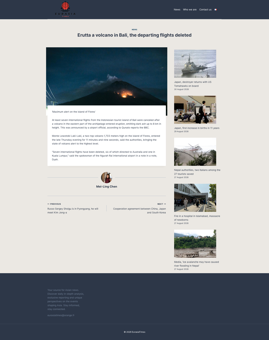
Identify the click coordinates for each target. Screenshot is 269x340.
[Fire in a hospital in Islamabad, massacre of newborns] (198, 198)
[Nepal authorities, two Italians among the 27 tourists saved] (198, 152)
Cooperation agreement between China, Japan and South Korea (139, 208)
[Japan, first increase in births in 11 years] (198, 110)
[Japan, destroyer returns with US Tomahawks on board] (198, 64)
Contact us (205, 9)
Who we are (190, 9)
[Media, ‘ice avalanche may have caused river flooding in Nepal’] (198, 244)
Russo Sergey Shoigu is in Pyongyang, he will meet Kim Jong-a (72, 208)
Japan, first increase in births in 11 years (196, 128)
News (177, 9)
